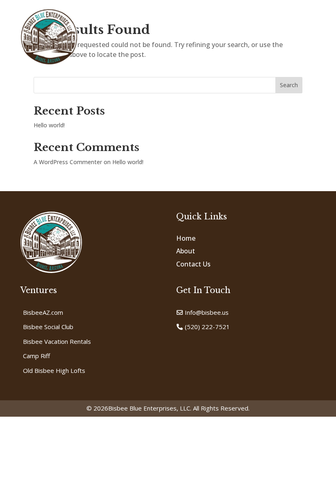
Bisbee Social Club (48, 327)
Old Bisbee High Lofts (54, 370)
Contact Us (193, 264)
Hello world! (49, 125)
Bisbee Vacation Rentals (57, 341)
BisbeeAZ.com (43, 312)
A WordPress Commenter (68, 162)
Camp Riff (36, 356)
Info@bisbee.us (207, 312)
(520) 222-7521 (207, 327)
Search (289, 85)
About (185, 250)
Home (185, 238)
